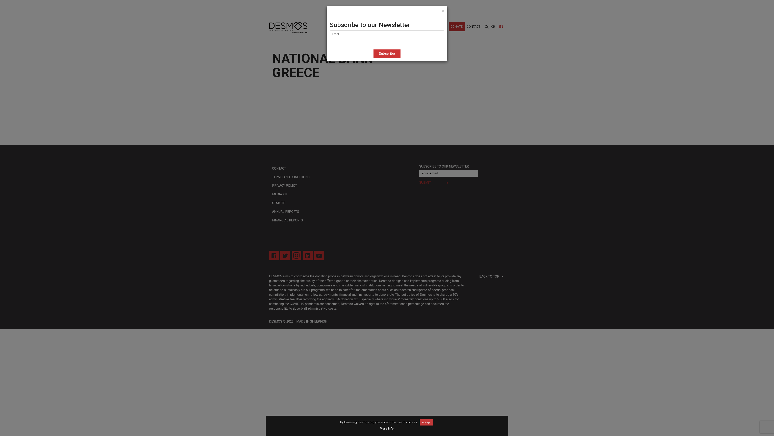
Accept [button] (426, 422)
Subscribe (387, 54)
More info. (387, 428)
